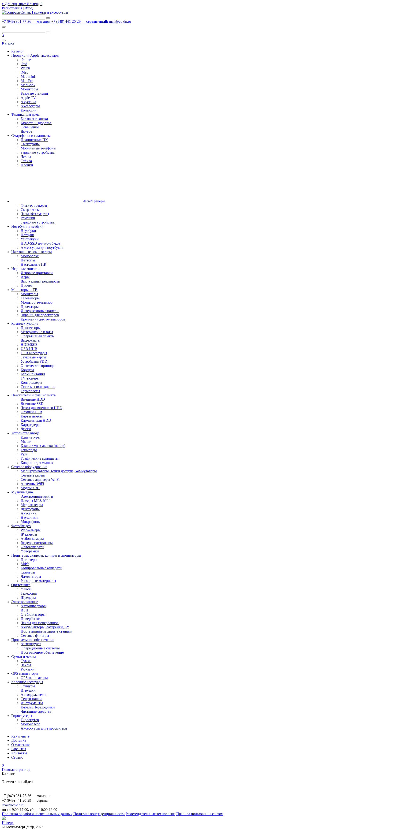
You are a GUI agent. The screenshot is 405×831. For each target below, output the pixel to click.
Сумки (26, 661)
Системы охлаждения (38, 387)
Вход (29, 8)
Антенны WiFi (32, 484)
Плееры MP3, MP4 (35, 501)
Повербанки (30, 619)
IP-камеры (29, 534)
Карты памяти (32, 416)
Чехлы (26, 157)
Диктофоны (30, 509)
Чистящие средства (36, 711)
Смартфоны (30, 144)
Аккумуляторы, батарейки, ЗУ (45, 627)
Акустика (28, 102)
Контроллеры (31, 382)
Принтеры (29, 560)
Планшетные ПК (34, 140)
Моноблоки (30, 256)
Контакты (19, 753)
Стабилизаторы (33, 614)
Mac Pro (27, 81)
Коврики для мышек (37, 463)
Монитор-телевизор (36, 302)
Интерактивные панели (40, 311)
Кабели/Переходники (38, 707)
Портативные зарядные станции (46, 631)
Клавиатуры (30, 437)
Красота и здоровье (36, 123)
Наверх (8, 823)
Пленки (27, 165)
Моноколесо (30, 724)
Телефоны (29, 593)
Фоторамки (30, 551)
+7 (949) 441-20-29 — (74, 21)
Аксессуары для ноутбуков (42, 248)
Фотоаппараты (32, 547)
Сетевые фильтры (35, 635)
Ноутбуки (28, 231)
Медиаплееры (32, 505)
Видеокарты (30, 340)
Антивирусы (31, 644)
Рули (24, 454)
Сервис (17, 757)
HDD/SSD (29, 345)
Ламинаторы (31, 576)
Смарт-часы (30, 210)
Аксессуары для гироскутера (44, 728)
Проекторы (30, 307)
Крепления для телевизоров (43, 319)
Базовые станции (34, 93)
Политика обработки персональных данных (37, 814)
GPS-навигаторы (34, 678)
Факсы (26, 589)
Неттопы (28, 260)
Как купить (20, 736)
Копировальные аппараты (41, 568)
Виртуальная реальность (40, 281)
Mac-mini (28, 76)
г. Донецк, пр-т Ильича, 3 (22, 4)
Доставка (18, 740)
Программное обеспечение (42, 652)
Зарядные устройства (38, 152)
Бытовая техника (34, 119)
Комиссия (28, 110)
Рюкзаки (27, 669)
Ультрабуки (30, 239)
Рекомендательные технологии (150, 814)
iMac (24, 72)
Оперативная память (37, 336)
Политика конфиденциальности (99, 814)
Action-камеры (32, 538)
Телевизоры (30, 298)
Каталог (8, 43)
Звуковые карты (33, 357)
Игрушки (28, 690)
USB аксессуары (34, 353)
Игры (25, 277)
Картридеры (30, 425)
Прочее (26, 285)
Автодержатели (33, 695)
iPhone (26, 60)
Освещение (30, 127)
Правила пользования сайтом (199, 814)
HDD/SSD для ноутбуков (40, 243)
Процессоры (31, 328)
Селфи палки (31, 699)
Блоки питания (33, 374)
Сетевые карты (33, 475)
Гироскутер (30, 720)
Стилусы (28, 686)
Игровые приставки (37, 273)
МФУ (25, 564)
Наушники (29, 517)
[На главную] (35, 12)
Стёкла (26, 161)
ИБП (24, 610)
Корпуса (27, 370)
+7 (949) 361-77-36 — (26, 21)
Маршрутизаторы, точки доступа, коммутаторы (59, 471)
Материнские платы (37, 332)
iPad (24, 64)
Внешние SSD (32, 404)
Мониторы (29, 89)
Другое (26, 131)
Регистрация (12, 8)
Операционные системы (40, 648)
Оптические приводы (38, 366)
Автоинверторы (33, 606)
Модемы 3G (30, 488)
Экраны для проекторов (40, 315)
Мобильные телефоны (38, 148)
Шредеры (28, 598)
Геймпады (29, 450)
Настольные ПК (33, 264)
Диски (26, 429)
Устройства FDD (34, 361)
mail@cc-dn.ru (114, 21)
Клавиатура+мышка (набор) (43, 446)
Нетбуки (27, 235)
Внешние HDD (33, 399)
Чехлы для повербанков (40, 623)
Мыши (26, 441)
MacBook (28, 85)
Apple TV (28, 98)
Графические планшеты (40, 458)
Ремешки (28, 218)
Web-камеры (31, 530)
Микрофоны (31, 522)
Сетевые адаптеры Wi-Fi (40, 479)
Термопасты (30, 391)
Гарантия (18, 749)
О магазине (20, 745)
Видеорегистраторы (37, 543)
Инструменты (32, 703)
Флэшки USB (31, 412)
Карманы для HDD (36, 420)
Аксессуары (30, 106)
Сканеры (28, 572)
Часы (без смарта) (35, 214)
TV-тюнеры (30, 378)
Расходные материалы (38, 581)
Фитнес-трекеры (34, 205)
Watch (25, 68)
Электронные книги (37, 496)
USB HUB (29, 349)
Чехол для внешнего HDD (41, 408)
